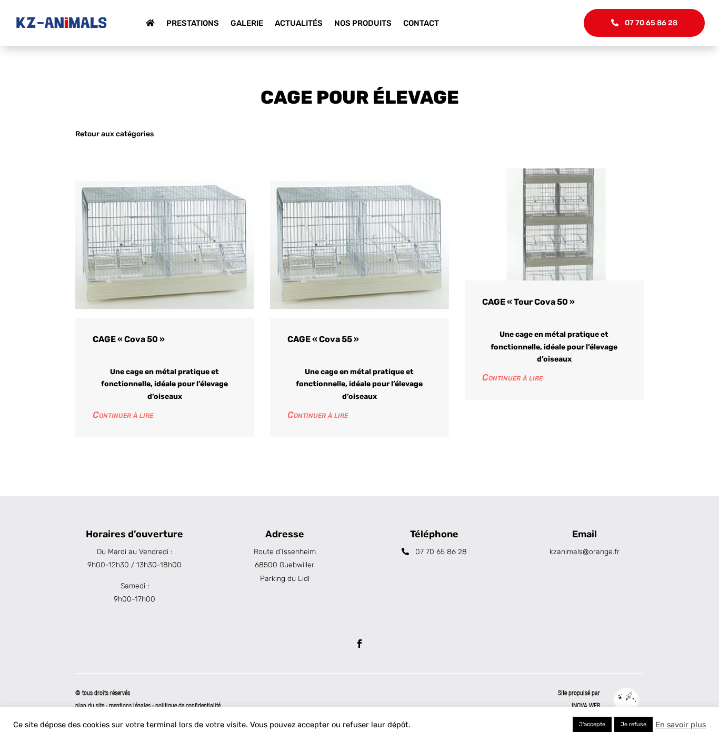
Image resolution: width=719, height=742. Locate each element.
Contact (421, 23)
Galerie (247, 23)
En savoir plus (680, 724)
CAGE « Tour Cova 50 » (528, 302)
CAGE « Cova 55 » (323, 339)
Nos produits (363, 23)
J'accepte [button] (592, 724)
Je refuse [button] (633, 724)
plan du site (89, 705)
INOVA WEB (586, 705)
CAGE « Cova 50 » (129, 339)
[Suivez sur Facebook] (359, 643)
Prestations (192, 23)
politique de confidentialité (188, 705)
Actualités (299, 23)
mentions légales (130, 705)
